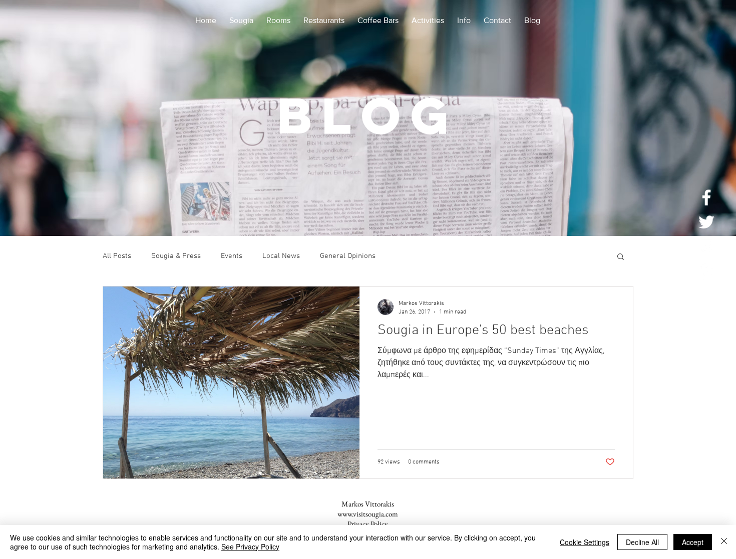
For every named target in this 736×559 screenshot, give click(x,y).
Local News (281, 256)
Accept (692, 542)
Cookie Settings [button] (584, 542)
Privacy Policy (367, 523)
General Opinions (348, 256)
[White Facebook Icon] (706, 197)
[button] (620, 257)
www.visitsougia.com (367, 513)
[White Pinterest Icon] (706, 271)
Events (231, 256)
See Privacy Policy (250, 547)
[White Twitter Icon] (706, 222)
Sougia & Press (176, 256)
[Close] (724, 542)
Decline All (642, 542)
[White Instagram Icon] (706, 246)
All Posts (117, 256)
